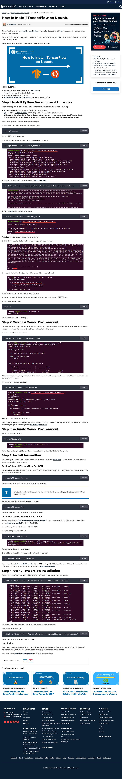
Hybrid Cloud (65, 712)
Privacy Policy (29, 758)
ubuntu (86, 24)
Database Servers (47, 717)
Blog (64, 758)
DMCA (46, 758)
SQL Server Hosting (47, 736)
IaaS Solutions (103, 714)
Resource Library (104, 723)
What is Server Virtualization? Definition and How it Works (75, 693)
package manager (21, 113)
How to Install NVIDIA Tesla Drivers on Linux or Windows (105, 693)
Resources (71, 758)
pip (5, 113)
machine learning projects (24, 654)
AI (61, 31)
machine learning (73, 24)
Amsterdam (26, 717)
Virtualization (44, 688)
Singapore (26, 723)
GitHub (99, 758)
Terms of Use (39, 758)
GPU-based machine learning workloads (31, 521)
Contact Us (14, 758)
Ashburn (25, 715)
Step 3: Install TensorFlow (101, 68)
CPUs (59, 37)
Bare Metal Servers (68, 688)
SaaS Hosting (84, 717)
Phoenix (25, 712)
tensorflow (81, 24)
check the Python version (38, 425)
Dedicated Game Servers (49, 731)
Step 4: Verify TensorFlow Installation (105, 74)
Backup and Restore (86, 712)
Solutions (85, 709)
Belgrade (25, 720)
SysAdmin (22, 688)
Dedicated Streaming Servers (50, 728)
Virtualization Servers (48, 720)
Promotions (105, 737)
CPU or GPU (57, 460)
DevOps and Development (20, 13)
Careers (101, 732)
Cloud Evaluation (85, 723)
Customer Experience (105, 717)
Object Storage (65, 723)
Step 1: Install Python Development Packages (104, 60)
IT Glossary (91, 758)
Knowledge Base (81, 758)
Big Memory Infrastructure (50, 742)
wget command (40, 180)
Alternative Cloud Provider (68, 714)
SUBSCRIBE (106, 89)
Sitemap (58, 758)
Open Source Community (106, 720)
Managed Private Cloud (68, 720)
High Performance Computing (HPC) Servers (51, 724)
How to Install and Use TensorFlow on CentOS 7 (43, 693)
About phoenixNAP (104, 712)
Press (100, 726)
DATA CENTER (29, 709)
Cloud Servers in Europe (49, 739)
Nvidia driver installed (14, 523)
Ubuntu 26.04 (34, 91)
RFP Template (107, 758)
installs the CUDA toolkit (23, 564)
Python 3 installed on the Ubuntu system (17, 97)
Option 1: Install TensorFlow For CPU (107, 70)
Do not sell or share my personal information (70, 740)
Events (101, 729)
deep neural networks (47, 566)
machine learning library (30, 31)
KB (8, 13)
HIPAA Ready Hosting (67, 731)
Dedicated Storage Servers (49, 734)
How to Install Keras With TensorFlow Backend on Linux (15, 693)
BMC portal (47, 747)
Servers (45, 709)
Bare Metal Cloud (47, 712)
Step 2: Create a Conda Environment (104, 63)
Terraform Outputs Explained (31, 748)
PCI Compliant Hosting (67, 734)
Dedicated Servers (47, 715)
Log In (117, 1)
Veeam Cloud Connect (67, 717)
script (11, 211)
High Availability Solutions (87, 720)
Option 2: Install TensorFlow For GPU (107, 72)
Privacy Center (65, 737)
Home (4, 13)
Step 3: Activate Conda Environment (104, 65)
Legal (21, 758)
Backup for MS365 (85, 715)
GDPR (52, 758)
